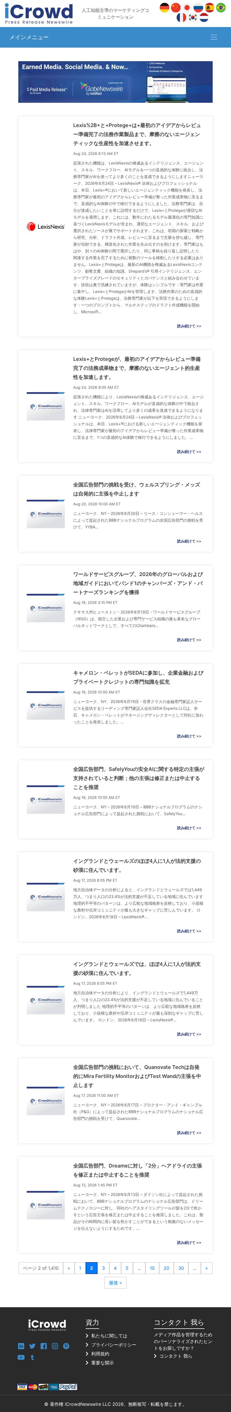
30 (181, 1268)
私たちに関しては (109, 1335)
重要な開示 (102, 1363)
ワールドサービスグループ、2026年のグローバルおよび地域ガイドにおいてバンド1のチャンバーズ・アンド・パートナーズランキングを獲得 (138, 583)
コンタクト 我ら (175, 1356)
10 (152, 1268)
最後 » (115, 1283)
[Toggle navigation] (214, 37)
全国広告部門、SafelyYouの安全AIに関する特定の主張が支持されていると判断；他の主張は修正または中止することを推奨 (138, 778)
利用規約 (100, 1354)
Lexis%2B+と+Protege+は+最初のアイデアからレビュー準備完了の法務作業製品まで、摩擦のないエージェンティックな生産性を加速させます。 (137, 134)
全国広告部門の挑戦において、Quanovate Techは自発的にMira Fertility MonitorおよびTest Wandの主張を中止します (137, 1076)
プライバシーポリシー (113, 1344)
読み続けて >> (189, 326)
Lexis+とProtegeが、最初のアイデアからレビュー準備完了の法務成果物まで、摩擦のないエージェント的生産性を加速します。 (137, 368)
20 (166, 1268)
